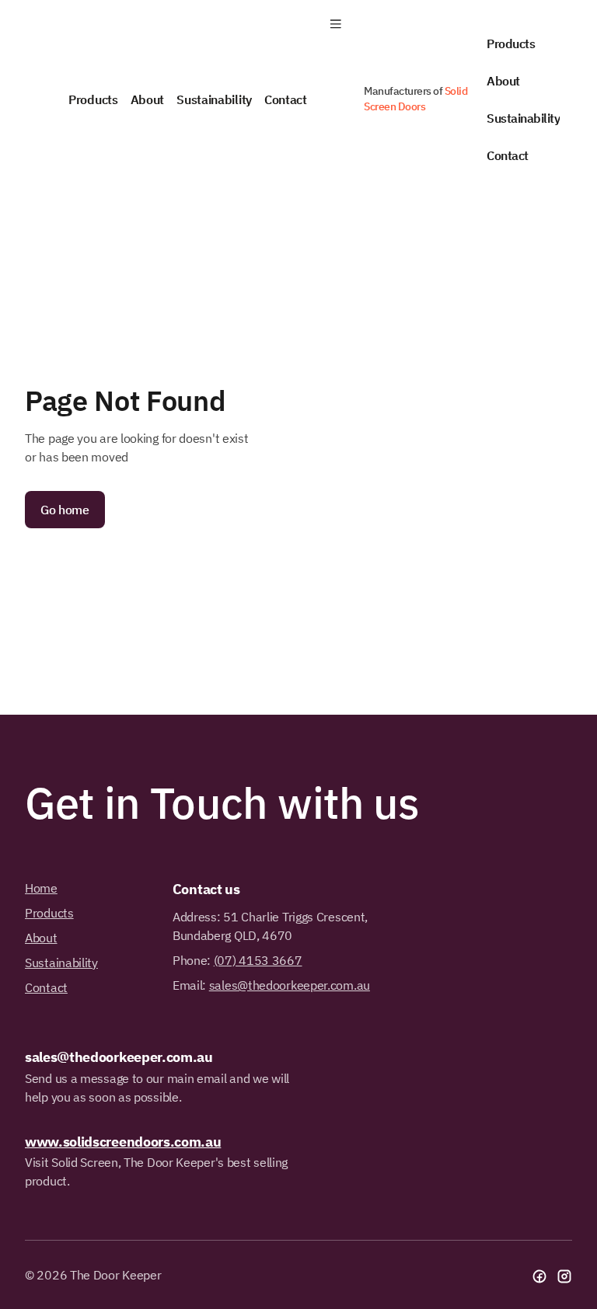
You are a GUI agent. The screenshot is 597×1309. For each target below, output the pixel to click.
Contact (508, 155)
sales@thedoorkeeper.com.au (289, 985)
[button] (336, 24)
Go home (64, 509)
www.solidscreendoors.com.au (123, 1142)
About (503, 81)
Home (41, 888)
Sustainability (523, 118)
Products (511, 43)
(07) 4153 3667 (258, 960)
